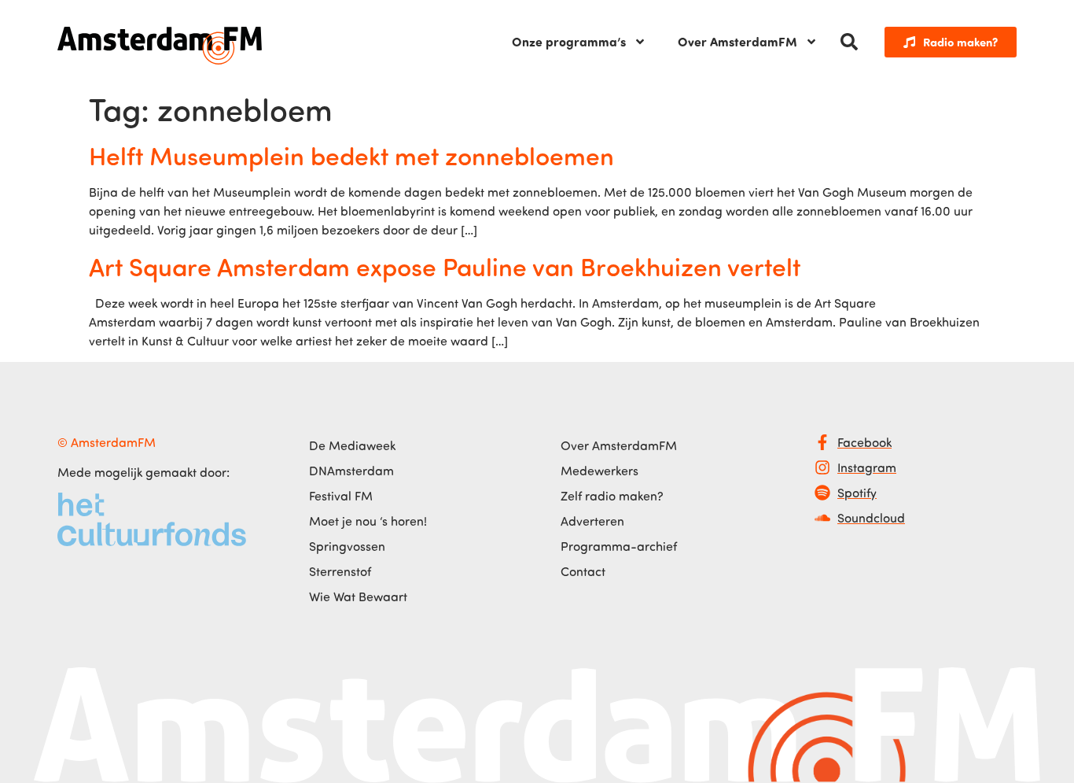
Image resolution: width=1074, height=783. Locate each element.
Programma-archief (619, 546)
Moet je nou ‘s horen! (368, 521)
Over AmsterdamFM (737, 41)
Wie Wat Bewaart (358, 596)
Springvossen (347, 546)
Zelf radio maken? (612, 496)
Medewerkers (599, 470)
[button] (849, 41)
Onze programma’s (569, 41)
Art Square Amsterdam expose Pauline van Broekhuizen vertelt (444, 266)
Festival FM (341, 496)
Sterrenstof (340, 571)
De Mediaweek (352, 445)
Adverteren (592, 521)
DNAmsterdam (351, 470)
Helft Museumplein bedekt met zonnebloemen (351, 155)
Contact (583, 571)
